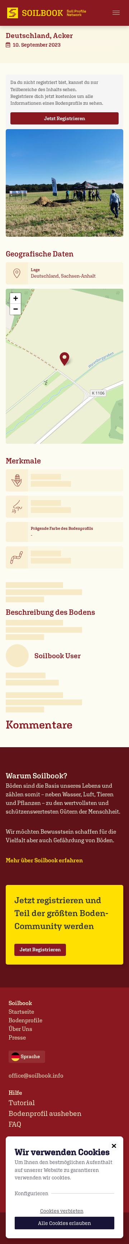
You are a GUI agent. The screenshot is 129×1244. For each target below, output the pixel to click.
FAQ (15, 1124)
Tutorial (22, 1102)
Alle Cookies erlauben (64, 1223)
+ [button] (15, 298)
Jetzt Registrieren (64, 118)
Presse (17, 1037)
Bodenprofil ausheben (45, 1113)
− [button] (15, 309)
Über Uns (20, 1029)
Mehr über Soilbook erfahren (44, 860)
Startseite (21, 1011)
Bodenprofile (25, 1020)
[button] (116, 13)
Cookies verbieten (61, 1211)
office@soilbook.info (36, 1075)
